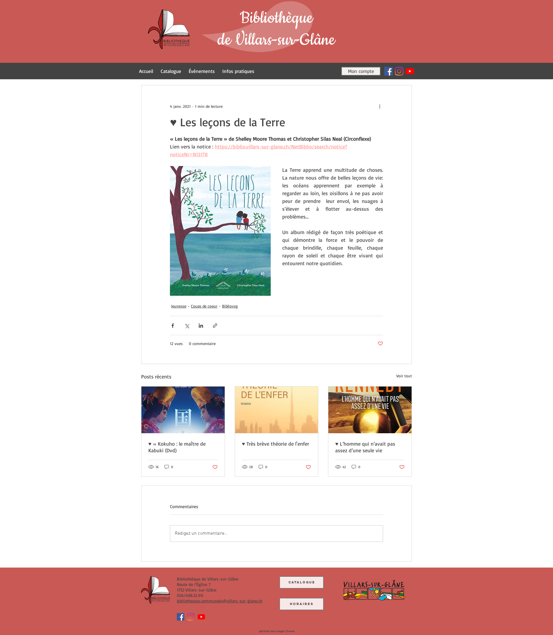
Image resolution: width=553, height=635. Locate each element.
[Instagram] (399, 71)
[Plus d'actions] (379, 106)
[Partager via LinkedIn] (201, 325)
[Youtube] (410, 71)
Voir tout (404, 375)
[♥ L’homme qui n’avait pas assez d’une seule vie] (370, 410)
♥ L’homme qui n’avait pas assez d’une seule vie (365, 446)
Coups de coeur (204, 306)
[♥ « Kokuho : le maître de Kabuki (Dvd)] (183, 410)
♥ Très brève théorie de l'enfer (275, 443)
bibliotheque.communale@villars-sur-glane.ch (219, 601)
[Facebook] (388, 71)
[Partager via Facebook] (172, 325)
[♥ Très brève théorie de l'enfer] (276, 410)
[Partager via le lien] (215, 325)
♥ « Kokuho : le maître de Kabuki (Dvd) (177, 446)
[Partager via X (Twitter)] (187, 325)
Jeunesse (178, 306)
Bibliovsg (230, 306)
